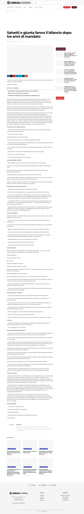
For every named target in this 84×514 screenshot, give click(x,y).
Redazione (15, 41)
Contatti (42, 496)
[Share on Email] (26, 76)
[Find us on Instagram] (74, 2)
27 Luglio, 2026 (42, 455)
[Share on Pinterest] (14, 76)
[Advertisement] (42, 21)
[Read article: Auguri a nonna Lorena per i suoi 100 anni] (30, 445)
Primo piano (18, 7)
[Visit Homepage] (19, 2)
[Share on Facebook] (8, 76)
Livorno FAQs (65, 500)
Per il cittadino (39, 7)
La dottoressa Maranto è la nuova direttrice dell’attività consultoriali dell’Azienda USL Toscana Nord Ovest (14, 472)
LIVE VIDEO (66, 7)
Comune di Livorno (13, 10)
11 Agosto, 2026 (10, 455)
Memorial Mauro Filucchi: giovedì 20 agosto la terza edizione (23, 91)
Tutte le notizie (65, 496)
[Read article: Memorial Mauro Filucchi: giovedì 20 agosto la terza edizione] (14, 445)
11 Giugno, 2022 (22, 41)
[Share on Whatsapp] (23, 76)
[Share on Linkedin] (17, 76)
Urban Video (65, 498)
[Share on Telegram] (20, 76)
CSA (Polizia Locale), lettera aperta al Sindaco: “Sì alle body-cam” (24, 95)
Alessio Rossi (45, 511)
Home (8, 10)
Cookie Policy (22, 503)
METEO (74, 7)
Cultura (31, 7)
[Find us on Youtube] (76, 2)
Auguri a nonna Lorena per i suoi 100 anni (18, 93)
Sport (24, 7)
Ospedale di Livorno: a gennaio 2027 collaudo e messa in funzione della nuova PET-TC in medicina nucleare (70, 89)
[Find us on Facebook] (72, 2)
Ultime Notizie (10, 7)
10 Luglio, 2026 (10, 476)
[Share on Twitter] (11, 76)
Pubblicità (42, 498)
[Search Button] (63, 2)
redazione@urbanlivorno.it (19, 499)
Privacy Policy (15, 503)
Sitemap (42, 500)
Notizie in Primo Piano (65, 495)
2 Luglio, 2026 (41, 475)
